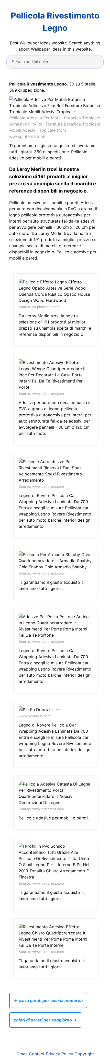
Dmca (22, 1053)
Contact (37, 1053)
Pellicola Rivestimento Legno (55, 22)
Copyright (84, 1053)
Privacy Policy (59, 1053)
